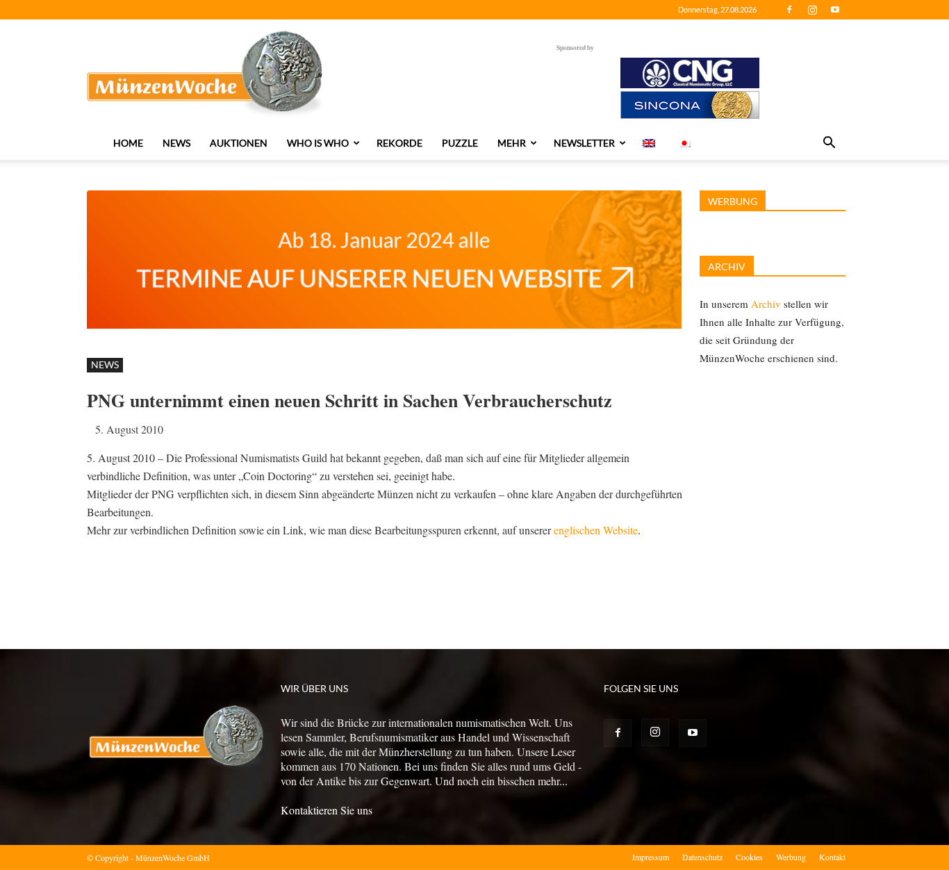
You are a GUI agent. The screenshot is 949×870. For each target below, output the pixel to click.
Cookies (749, 856)
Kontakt (832, 856)
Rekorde (399, 143)
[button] (828, 143)
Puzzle (460, 143)
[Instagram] (812, 9)
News (176, 143)
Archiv (766, 304)
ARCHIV (726, 266)
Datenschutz (702, 856)
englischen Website (596, 530)
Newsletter (584, 143)
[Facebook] (789, 9)
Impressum (650, 856)
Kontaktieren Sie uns (326, 810)
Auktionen (238, 143)
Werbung (791, 856)
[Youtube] (835, 9)
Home (128, 143)
